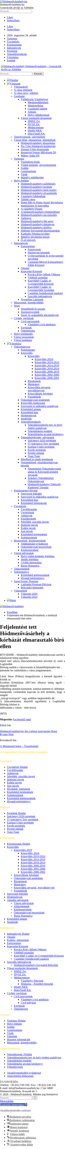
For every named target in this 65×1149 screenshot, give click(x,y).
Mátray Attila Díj (30, 155)
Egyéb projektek (37, 449)
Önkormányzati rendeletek (35, 399)
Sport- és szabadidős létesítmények (40, 315)
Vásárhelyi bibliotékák (33, 196)
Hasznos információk (18, 1039)
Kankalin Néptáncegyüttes (35, 233)
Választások (20, 590)
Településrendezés (17, 54)
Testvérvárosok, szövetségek (29, 136)
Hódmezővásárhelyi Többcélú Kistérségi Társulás (44, 486)
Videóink (12, 1036)
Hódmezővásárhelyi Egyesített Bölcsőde (36, 965)
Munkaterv (34, 384)
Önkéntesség (28, 330)
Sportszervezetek (30, 311)
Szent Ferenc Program (26, 581)
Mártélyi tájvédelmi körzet (35, 236)
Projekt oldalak (36, 453)
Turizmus (12, 38)
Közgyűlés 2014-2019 (47, 365)
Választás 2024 (29, 596)
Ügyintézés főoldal (17, 767)
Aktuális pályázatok (18, 900)
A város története (23, 89)
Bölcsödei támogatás (32, 587)
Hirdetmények (28, 415)
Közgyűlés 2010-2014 (47, 368)
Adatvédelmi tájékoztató (20, 1075)
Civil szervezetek (30, 321)
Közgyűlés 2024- (44, 359)
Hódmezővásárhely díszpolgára (38, 143)
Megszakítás (7, 1101)
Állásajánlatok (21, 568)
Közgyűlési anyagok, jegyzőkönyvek (39, 389)
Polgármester (28, 349)
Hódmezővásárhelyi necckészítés (39, 215)
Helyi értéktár (21, 180)
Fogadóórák (34, 396)
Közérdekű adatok (31, 409)
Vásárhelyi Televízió (32, 980)
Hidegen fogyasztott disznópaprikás (40, 230)
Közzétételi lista (29, 412)
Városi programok (24, 337)
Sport (17, 305)
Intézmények (14, 47)
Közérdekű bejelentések (34, 534)
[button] (13, 1104)
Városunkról (21, 86)
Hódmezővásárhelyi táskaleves (37, 224)
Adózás (32, 111)
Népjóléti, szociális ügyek (35, 521)
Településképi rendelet (40, 431)
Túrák (24, 174)
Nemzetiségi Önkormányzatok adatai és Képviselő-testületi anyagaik (44, 471)
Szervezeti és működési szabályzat (39, 406)
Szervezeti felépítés (31, 493)
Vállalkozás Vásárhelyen (34, 99)
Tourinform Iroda (30, 161)
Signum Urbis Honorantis (35, 149)
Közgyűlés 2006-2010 (47, 371)
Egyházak (26, 327)
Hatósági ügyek (29, 525)
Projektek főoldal (16, 813)
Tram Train (34, 456)
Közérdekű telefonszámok (35, 575)
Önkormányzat (22, 346)
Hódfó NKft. (35, 130)
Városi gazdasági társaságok (36, 118)
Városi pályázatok (24, 553)
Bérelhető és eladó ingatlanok (37, 459)
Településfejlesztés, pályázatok (37, 437)
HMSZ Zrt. (34, 121)
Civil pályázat (28, 1002)
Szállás (24, 168)
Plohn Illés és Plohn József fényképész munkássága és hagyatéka (42, 204)
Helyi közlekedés (23, 333)
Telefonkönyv (21, 571)
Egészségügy (28, 246)
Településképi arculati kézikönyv (46, 434)
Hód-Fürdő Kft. (36, 133)
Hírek (13, 600)
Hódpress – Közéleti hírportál (37, 983)
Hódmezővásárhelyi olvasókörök (39, 193)
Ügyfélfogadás (29, 509)
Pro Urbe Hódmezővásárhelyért (38, 146)
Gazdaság (19, 96)
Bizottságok (34, 381)
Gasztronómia (28, 171)
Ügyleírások (27, 512)
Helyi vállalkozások (38, 114)
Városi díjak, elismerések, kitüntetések (35, 139)
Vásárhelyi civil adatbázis (42, 324)
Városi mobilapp (23, 340)
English (11, 60)
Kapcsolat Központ (31, 271)
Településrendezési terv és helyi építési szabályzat (45, 426)
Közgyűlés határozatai (33, 403)
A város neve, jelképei (26, 93)
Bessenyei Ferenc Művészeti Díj (38, 152)
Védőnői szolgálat (37, 277)
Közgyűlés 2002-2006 (47, 374)
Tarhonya (26, 218)
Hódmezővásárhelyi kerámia (36, 186)
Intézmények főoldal (18, 933)
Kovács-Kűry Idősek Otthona (44, 274)
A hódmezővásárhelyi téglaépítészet (40, 211)
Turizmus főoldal (16, 1020)
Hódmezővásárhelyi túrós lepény (39, 190)
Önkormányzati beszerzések (36, 546)
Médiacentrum (36, 127)
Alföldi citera (28, 199)
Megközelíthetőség (38, 102)
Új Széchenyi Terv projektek (43, 443)
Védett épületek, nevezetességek (38, 164)
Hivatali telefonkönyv (33, 578)
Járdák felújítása (29, 559)
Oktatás (25, 268)
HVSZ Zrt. (34, 124)
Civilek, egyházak (24, 318)
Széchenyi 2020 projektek (42, 440)
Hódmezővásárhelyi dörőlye (36, 227)
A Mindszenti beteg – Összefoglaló (19, 746)
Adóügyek (26, 515)
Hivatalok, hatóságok (18, 788)
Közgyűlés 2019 (23, 850)
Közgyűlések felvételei (40, 393)
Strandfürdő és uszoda (33, 308)
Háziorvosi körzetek (39, 252)
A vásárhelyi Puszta (31, 208)
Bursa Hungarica (30, 565)
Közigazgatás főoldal (18, 843)
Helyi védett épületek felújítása (37, 556)
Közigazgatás (14, 44)
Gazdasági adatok (37, 108)
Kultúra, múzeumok (18, 940)
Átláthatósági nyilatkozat (34, 543)
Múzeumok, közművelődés (29, 302)
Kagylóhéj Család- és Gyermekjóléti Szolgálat (41, 288)
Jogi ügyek (27, 531)
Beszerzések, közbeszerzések (30, 540)
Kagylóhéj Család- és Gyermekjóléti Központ (41, 282)
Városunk (15, 83)
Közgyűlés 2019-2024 (47, 362)
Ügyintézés (13, 41)
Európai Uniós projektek (41, 446)
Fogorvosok (34, 249)
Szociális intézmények (40, 296)
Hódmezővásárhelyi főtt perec (37, 221)
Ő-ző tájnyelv (28, 240)
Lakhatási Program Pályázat (36, 584)
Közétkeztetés (28, 518)
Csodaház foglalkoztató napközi (45, 293)
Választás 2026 (29, 593)
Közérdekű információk (34, 503)
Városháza (13, 57)
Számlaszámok (29, 537)
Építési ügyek (28, 528)
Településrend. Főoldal (19, 1054)
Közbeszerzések (29, 550)
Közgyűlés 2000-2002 (47, 378)
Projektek (12, 51)
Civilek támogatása (31, 562)
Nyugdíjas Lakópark (32, 299)
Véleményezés (15, 1066)
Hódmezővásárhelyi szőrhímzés (38, 183)
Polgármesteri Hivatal (25, 490)
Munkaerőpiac (36, 105)
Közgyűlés (27, 352)
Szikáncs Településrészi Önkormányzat (41, 480)
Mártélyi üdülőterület (32, 177)
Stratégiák (26, 418)
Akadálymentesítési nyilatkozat (24, 1072)
